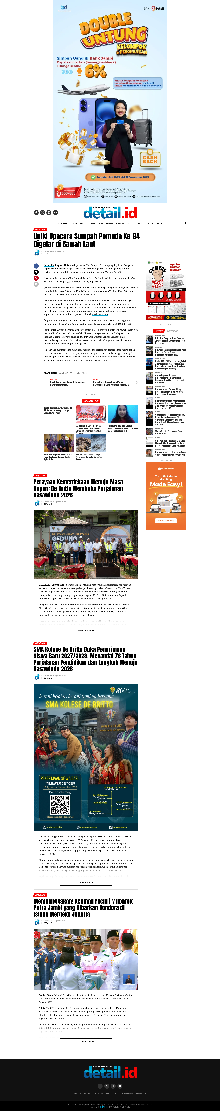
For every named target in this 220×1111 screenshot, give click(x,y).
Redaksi (116, 1093)
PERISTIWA (120, 223)
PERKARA (131, 223)
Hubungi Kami (141, 1093)
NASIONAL (83, 223)
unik (84, 373)
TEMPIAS (149, 223)
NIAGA (93, 223)
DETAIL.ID (48, 254)
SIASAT (140, 223)
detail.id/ (49, 265)
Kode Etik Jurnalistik (82, 1093)
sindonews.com (100, 314)
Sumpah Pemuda (73, 373)
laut (62, 373)
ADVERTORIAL (62, 223)
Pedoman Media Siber (102, 1093)
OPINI (101, 223)
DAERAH (74, 223)
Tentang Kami (127, 1093)
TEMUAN (159, 223)
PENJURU (109, 223)
